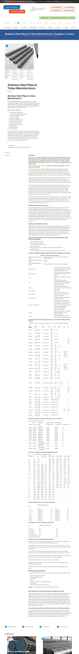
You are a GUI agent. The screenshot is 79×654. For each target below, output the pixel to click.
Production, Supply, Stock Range (17, 115)
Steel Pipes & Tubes (26, 147)
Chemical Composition (14, 116)
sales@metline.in (70, 1)
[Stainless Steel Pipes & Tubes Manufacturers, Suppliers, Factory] (19, 56)
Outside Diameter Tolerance (16, 121)
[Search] (74, 23)
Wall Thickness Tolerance (15, 122)
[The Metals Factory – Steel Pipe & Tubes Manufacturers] (37, 7)
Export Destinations (14, 127)
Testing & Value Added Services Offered (18, 113)
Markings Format (13, 125)
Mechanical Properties (15, 118)
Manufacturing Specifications (16, 124)
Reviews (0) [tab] (7, 155)
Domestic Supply (13, 128)
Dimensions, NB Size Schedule (16, 119)
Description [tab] (7, 152)
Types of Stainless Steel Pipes (16, 112)
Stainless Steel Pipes (17, 147)
